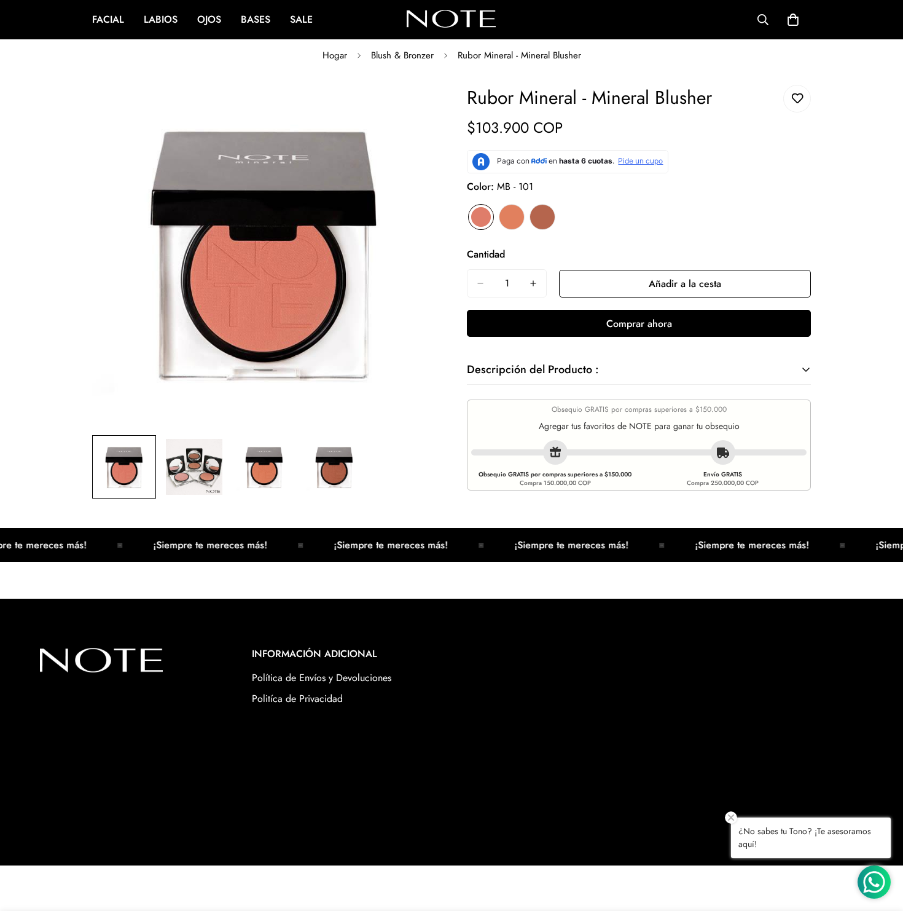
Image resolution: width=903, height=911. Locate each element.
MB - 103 (542, 217)
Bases (255, 19)
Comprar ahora (639, 324)
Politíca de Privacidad (297, 699)
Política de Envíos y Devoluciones (321, 678)
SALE (301, 19)
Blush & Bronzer (402, 55)
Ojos (209, 19)
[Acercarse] (410, 108)
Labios (161, 19)
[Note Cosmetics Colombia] (451, 20)
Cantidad (486, 254)
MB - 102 (511, 217)
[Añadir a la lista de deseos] (797, 98)
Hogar (334, 55)
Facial (108, 19)
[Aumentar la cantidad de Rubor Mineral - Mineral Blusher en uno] (533, 283)
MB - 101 (481, 217)
